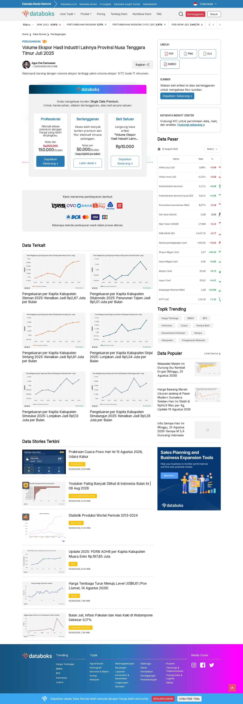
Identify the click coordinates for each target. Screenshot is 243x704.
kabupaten (167, 340)
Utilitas (169, 682)
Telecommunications (83, 496)
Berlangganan (195, 14)
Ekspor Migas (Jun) (169, 252)
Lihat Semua (211, 353)
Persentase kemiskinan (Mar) (174, 205)
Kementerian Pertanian (173, 333)
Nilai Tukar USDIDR (169, 224)
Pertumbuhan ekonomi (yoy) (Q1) (176, 195)
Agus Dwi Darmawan (44, 62)
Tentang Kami (118, 14)
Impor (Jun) (165, 280)
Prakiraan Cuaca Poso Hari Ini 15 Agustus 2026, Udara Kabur (106, 454)
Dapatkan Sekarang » (50, 161)
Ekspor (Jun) (165, 271)
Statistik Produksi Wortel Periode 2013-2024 (103, 515)
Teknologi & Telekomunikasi (174, 669)
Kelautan (76, 523)
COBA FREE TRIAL (189, 698)
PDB (73, 564)
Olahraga (146, 663)
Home (25, 34)
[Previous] (213, 24)
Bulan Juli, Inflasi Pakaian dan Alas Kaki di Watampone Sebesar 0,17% (111, 617)
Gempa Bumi (203, 325)
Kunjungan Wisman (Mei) (172, 289)
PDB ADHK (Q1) (167, 233)
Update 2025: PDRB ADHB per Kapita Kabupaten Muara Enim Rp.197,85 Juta (107, 554)
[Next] (219, 24)
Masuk (214, 14)
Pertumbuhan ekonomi (171, 186)
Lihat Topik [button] (66, 14)
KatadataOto (150, 4)
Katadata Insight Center (127, 4)
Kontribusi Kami (142, 14)
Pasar (74, 596)
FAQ (159, 14)
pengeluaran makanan (193, 340)
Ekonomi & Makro (80, 627)
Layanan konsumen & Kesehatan (122, 675)
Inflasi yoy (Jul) (167, 167)
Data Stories (39, 34)
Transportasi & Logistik (174, 677)
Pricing (101, 14)
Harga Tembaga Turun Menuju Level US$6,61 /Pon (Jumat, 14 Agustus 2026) (108, 585)
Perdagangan (58, 34)
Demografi (77, 464)
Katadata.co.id (69, 4)
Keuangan (120, 667)
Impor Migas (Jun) (168, 261)
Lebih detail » (87, 163)
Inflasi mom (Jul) (167, 177)
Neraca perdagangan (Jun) (173, 242)
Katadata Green (88, 4)
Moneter (120, 686)
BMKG (190, 318)
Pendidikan (147, 671)
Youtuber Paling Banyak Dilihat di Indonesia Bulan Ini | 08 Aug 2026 (110, 486)
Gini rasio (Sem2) (168, 214)
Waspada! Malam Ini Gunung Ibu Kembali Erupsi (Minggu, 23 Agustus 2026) (171, 369)
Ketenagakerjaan (124, 663)
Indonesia (167, 325)
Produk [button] (85, 14)
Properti (170, 663)
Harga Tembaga (170, 318)
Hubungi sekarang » (191, 124)
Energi (93, 675)
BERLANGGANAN (163, 698)
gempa (198, 333)
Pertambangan (149, 679)
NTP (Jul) (164, 299)
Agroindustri (96, 663)
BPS (205, 318)
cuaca (184, 325)
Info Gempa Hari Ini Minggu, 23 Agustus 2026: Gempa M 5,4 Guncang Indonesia (170, 429)
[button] (205, 4)
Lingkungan (121, 682)
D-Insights (105, 4)
